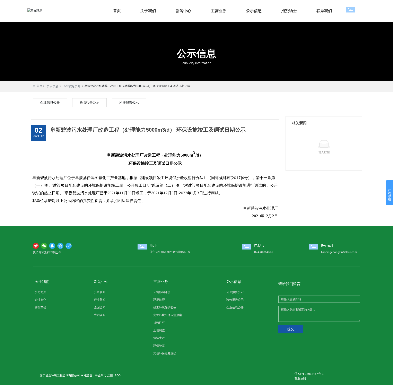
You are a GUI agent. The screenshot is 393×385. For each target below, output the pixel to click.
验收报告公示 (89, 102)
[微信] (44, 246)
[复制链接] (69, 246)
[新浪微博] (36, 246)
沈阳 (110, 375)
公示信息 (196, 54)
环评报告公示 (129, 102)
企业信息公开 (71, 86)
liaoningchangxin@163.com (339, 252)
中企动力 (100, 375)
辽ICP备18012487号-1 (309, 373)
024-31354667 (263, 252)
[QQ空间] (60, 246)
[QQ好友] (52, 246)
